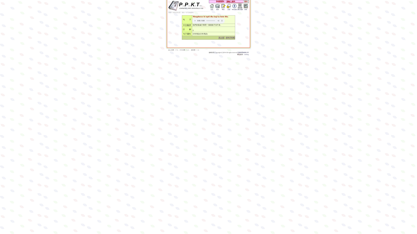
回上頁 (221, 38)
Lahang (246, 54)
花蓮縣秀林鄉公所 (243, 52)
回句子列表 (230, 38)
